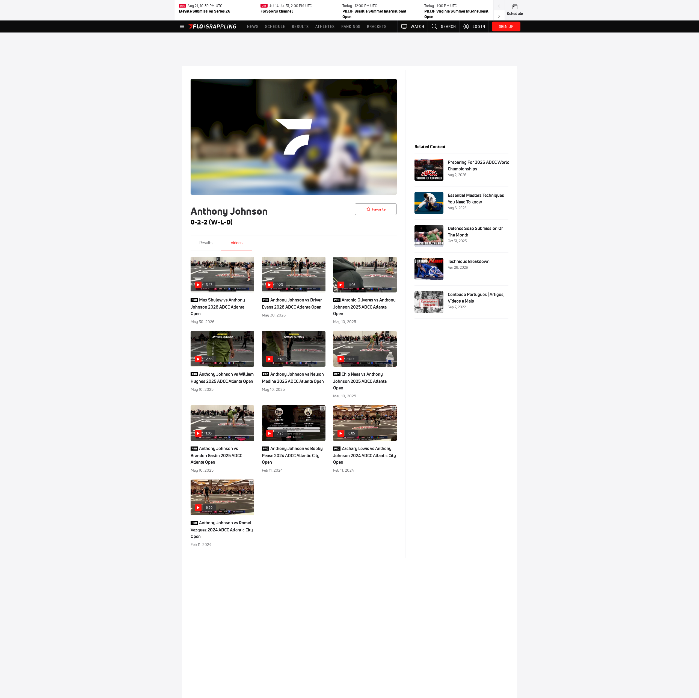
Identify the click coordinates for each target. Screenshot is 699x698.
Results (205, 242)
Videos (236, 242)
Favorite (379, 209)
